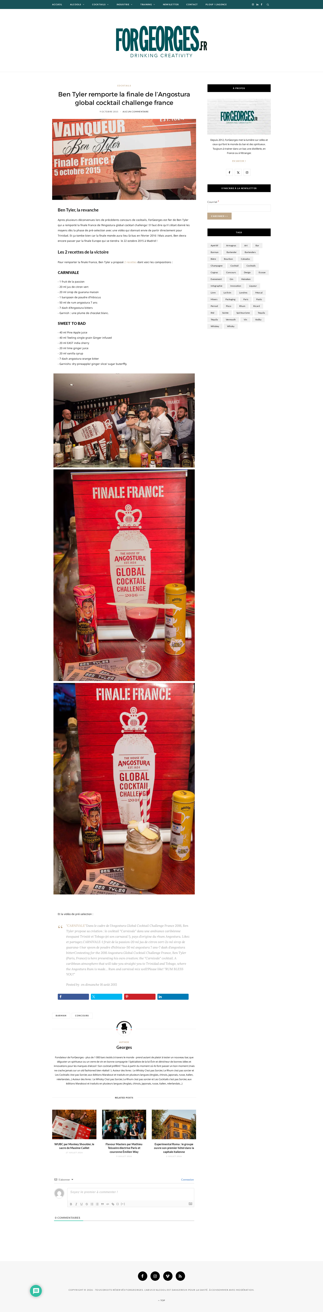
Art (245, 245)
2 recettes (130, 262)
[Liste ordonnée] (92, 1204)
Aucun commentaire (136, 111)
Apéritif (214, 245)
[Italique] (76, 1204)
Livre (213, 292)
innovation (235, 285)
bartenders (250, 252)
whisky (230, 326)
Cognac (214, 272)
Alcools (75, 4)
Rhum (242, 306)
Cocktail (234, 265)
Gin (231, 279)
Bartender (232, 252)
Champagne (216, 265)
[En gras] (71, 1204)
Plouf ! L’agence (216, 4)
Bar (257, 245)
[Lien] (113, 1204)
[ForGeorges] (161, 40)
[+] (123, 1203)
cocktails (251, 265)
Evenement (216, 279)
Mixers (214, 299)
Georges (124, 1047)
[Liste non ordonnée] (97, 1204)
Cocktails (99, 4)
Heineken (246, 279)
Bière (213, 259)
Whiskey (215, 326)
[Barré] (86, 1204)
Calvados (245, 259)
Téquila (214, 319)
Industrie (123, 4)
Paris (245, 299)
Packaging (230, 299)
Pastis (259, 299)
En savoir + (239, 161)
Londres (243, 292)
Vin (245, 319)
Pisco (228, 306)
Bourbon (228, 259)
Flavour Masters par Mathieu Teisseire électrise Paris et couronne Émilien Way (124, 1147)
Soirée (225, 312)
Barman (61, 1015)
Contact (192, 4)
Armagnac (231, 245)
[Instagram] (155, 1276)
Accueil (57, 4)
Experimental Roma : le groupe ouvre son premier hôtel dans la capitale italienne (174, 1147)
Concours (82, 1015)
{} (117, 1203)
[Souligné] (81, 1204)
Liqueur (253, 285)
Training (146, 4)
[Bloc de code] (107, 1204)
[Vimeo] (168, 1276)
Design (247, 272)
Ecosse (262, 272)
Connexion (187, 1179)
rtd (212, 312)
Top (162, 1300)
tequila (261, 312)
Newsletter (171, 4)
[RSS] (180, 1276)
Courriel (213, 201)
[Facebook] (142, 1276)
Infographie (216, 285)
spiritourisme (243, 312)
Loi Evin (227, 292)
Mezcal (258, 292)
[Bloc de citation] (102, 1204)
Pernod (214, 306)
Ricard (256, 306)
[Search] (268, 4)
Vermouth (231, 319)
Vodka (258, 319)
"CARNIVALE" (76, 926)
